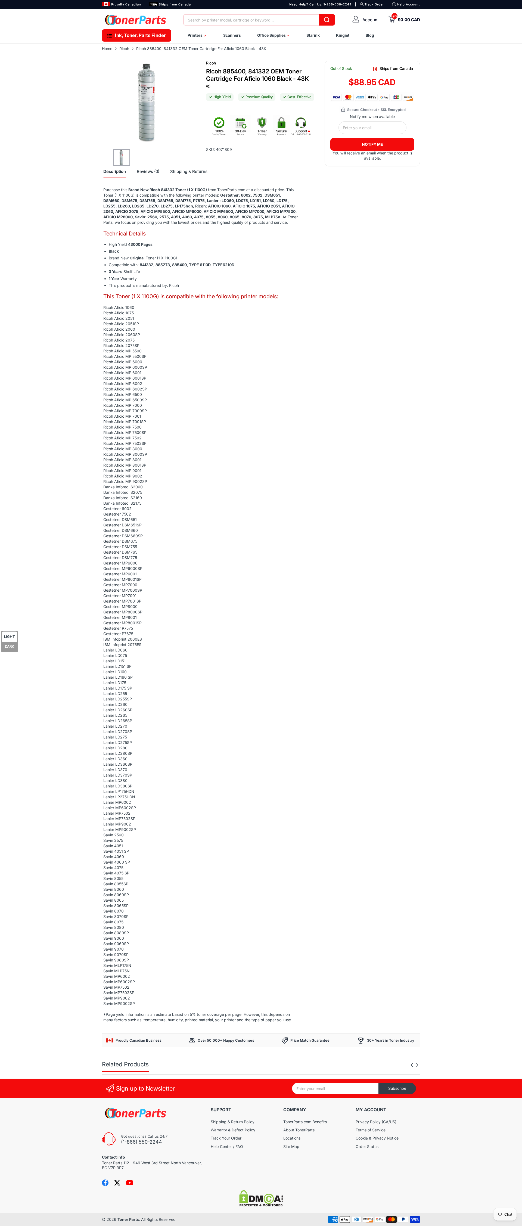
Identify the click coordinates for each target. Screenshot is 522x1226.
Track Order (374, 4)
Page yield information (125, 1014)
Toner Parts (128, 1219)
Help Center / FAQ (227, 1146)
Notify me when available (372, 116)
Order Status (367, 1146)
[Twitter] (117, 1183)
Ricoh (211, 63)
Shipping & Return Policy (232, 1121)
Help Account (408, 4)
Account (370, 19)
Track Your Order (226, 1138)
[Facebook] (105, 1183)
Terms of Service (371, 1130)
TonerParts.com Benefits (305, 1121)
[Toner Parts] (136, 20)
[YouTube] (129, 1183)
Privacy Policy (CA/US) (376, 1121)
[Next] (412, 1065)
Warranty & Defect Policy (233, 1130)
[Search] (327, 20)
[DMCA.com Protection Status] (261, 1205)
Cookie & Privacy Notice (377, 1138)
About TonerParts (299, 1130)
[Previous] (417, 1065)
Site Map (291, 1146)
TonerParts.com (231, 189)
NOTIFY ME (372, 144)
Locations (291, 1138)
